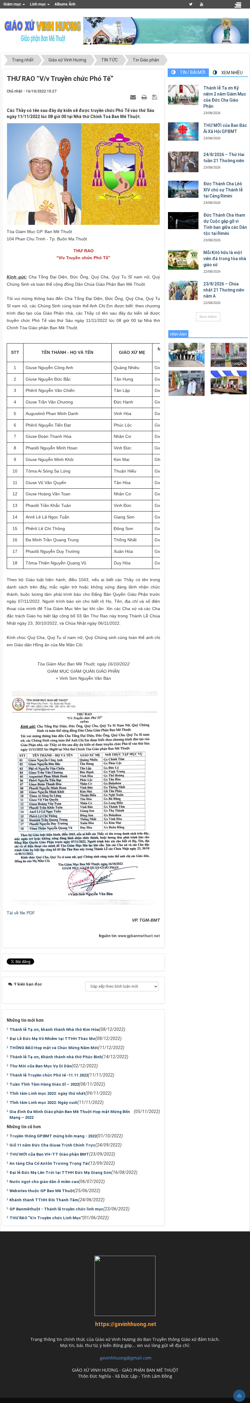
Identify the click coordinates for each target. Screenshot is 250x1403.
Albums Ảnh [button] (65, 4)
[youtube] (202, 4)
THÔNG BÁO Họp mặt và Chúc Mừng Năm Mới (53, 1047)
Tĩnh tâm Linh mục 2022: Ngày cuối (43, 1102)
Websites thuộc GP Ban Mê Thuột (41, 1190)
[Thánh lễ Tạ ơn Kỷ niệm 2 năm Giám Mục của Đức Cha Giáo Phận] (183, 95)
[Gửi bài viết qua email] (134, 97)
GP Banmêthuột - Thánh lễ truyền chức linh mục (56, 1209)
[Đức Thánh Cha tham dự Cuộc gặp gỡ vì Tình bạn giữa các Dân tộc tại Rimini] (183, 220)
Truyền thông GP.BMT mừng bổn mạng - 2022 (53, 1136)
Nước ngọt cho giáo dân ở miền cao (44, 1181)
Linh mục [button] (38, 4)
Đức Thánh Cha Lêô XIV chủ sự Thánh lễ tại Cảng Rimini (223, 189)
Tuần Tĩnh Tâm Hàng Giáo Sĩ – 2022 (44, 1084)
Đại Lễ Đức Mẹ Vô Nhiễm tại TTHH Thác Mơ (52, 1038)
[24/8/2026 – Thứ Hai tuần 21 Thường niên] (183, 162)
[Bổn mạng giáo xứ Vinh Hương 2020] (186, 382)
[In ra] (144, 97)
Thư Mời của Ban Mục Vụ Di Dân (40, 1066)
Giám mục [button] (12, 4)
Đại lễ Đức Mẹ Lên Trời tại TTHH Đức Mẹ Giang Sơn (60, 1172)
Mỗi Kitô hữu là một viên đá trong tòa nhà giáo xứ (224, 258)
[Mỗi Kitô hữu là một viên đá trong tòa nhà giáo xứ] (183, 260)
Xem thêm (208, 316)
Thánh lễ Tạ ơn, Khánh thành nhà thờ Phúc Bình (55, 1057)
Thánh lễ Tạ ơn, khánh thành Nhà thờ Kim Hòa (54, 1029)
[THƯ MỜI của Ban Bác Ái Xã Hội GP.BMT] (183, 131)
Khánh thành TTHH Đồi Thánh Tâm (43, 1200)
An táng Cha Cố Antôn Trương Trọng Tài (49, 1163)
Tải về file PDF (21, 912)
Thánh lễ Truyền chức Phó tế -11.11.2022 (48, 1075)
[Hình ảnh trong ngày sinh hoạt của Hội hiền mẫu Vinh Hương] (228, 382)
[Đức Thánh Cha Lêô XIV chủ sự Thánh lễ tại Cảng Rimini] (183, 189)
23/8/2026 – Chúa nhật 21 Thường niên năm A (223, 289)
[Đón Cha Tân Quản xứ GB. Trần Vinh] (186, 354)
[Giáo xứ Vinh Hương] (43, 30)
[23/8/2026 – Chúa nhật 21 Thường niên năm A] (183, 290)
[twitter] (191, 4)
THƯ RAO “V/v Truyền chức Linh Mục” (46, 1218)
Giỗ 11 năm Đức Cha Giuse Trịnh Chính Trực (52, 1145)
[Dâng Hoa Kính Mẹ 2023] (228, 354)
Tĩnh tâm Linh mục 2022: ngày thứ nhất (47, 1093)
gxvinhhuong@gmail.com (126, 1358)
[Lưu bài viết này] (155, 97)
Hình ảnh (178, 334)
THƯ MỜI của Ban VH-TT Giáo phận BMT (49, 1154)
